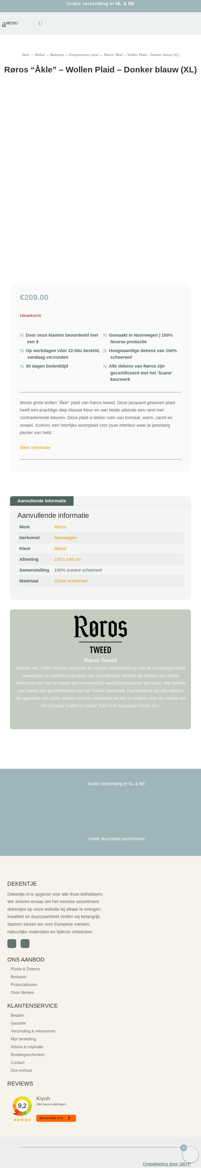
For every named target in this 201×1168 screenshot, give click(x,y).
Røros (60, 526)
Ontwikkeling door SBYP (167, 1164)
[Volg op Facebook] (11, 943)
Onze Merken (22, 992)
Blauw (60, 548)
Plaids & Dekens (25, 969)
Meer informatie (35, 447)
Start (25, 55)
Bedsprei (57, 55)
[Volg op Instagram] (25, 943)
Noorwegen (65, 537)
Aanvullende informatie (41, 500)
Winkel (40, 55)
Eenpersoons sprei (84, 55)
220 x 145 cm (67, 559)
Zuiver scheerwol (71, 580)
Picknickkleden (24, 985)
